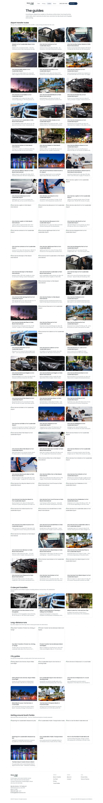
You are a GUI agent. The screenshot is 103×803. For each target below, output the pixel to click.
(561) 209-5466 (63, 3)
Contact (69, 779)
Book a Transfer (57, 777)
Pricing (43, 3)
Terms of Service (85, 779)
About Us (69, 777)
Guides (49, 3)
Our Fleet (55, 779)
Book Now (72, 3)
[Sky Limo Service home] (30, 3)
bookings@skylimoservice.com (18, 792)
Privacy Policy (84, 777)
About (54, 3)
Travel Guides (56, 783)
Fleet (38, 3)
